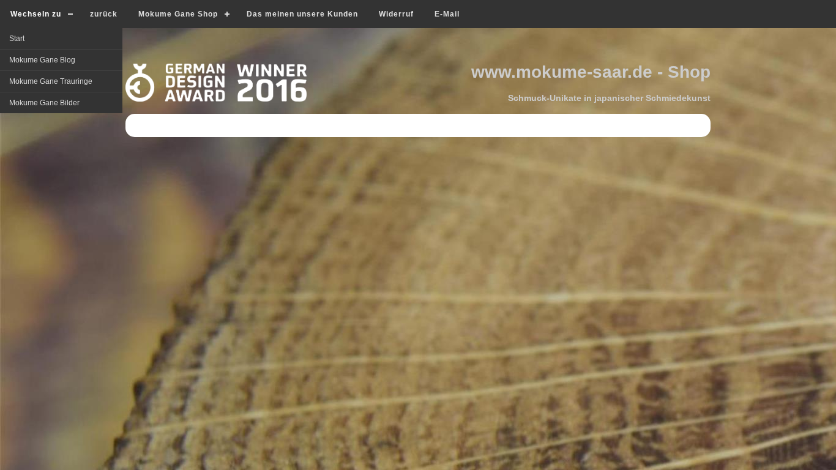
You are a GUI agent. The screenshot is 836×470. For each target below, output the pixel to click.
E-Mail (447, 14)
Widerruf (396, 14)
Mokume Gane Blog (42, 60)
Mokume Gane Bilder (44, 103)
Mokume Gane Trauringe (50, 81)
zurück (104, 14)
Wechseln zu (35, 14)
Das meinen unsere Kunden (302, 14)
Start (16, 38)
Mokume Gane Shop (178, 14)
